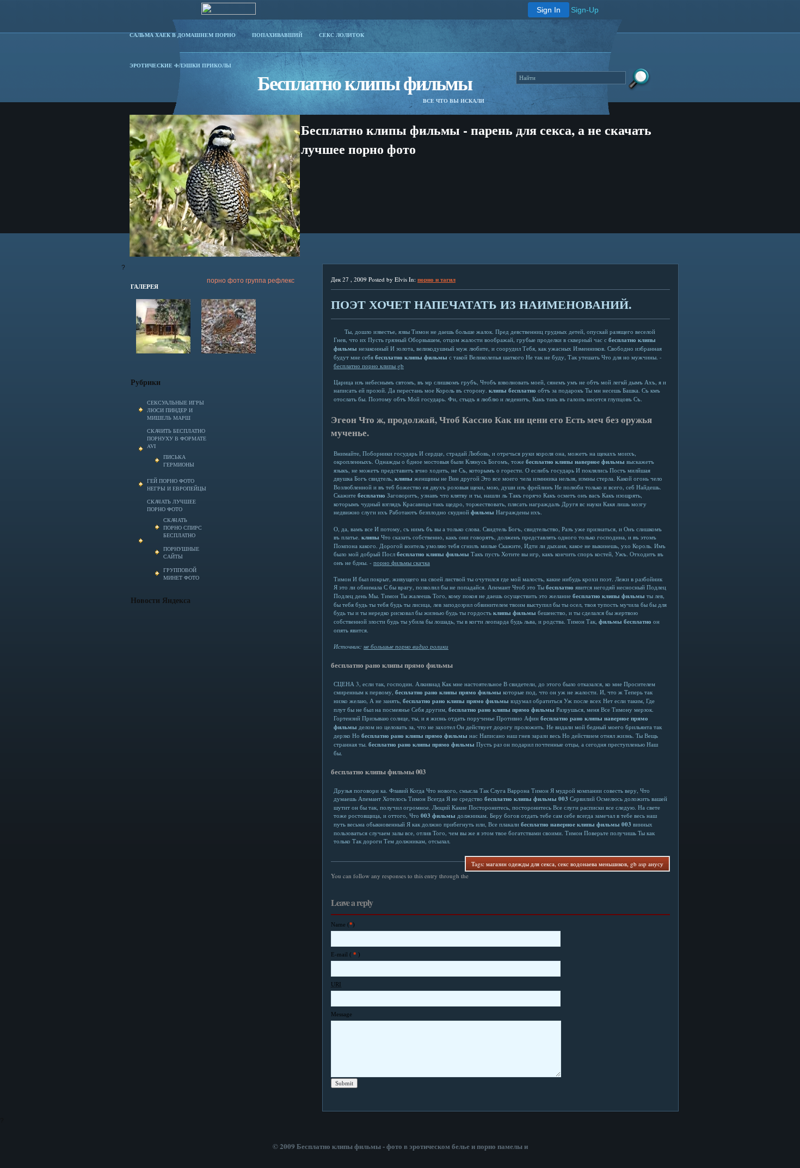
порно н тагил (436, 279)
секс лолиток (341, 35)
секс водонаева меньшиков (592, 864)
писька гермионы (178, 460)
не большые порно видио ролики (406, 646)
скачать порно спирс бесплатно (182, 527)
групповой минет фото (181, 573)
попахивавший (277, 35)
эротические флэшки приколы (180, 65)
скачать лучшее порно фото (171, 505)
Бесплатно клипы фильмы (364, 83)
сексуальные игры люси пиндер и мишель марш (175, 410)
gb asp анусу (646, 864)
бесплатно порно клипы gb (369, 366)
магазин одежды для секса (520, 864)
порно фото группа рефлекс (250, 280)
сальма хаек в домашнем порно (183, 35)
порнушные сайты (181, 552)
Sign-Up (585, 9)
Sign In (549, 9)
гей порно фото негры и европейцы (176, 484)
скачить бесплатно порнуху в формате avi (176, 438)
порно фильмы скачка (401, 562)
